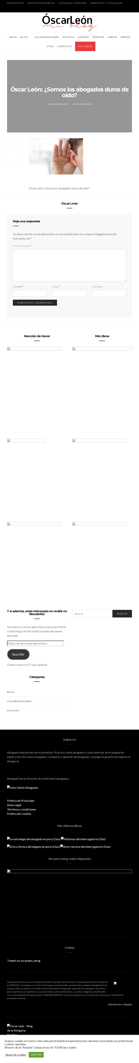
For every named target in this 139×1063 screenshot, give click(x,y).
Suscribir (18, 654)
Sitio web (97, 286)
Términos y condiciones (21, 809)
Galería (83, 37)
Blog (24, 37)
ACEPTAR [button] (36, 1054)
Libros (112, 37)
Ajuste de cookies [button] (15, 1054)
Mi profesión (15, 3)
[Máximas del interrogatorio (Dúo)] (83, 838)
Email (55, 286)
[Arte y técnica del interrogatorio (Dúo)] (85, 846)
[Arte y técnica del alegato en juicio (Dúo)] (33, 846)
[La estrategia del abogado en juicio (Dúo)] (34, 838)
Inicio (13, 37)
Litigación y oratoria (72, 3)
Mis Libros (85, 46)
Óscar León (69, 203)
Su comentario (21, 246)
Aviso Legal (14, 805)
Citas (50, 46)
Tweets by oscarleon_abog (23, 960)
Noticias (68, 37)
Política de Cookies (19, 813)
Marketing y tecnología (106, 3)
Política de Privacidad (20, 800)
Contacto (64, 46)
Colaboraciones (47, 37)
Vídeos (125, 37)
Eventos (98, 37)
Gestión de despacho (41, 3)
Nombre (17, 286)
